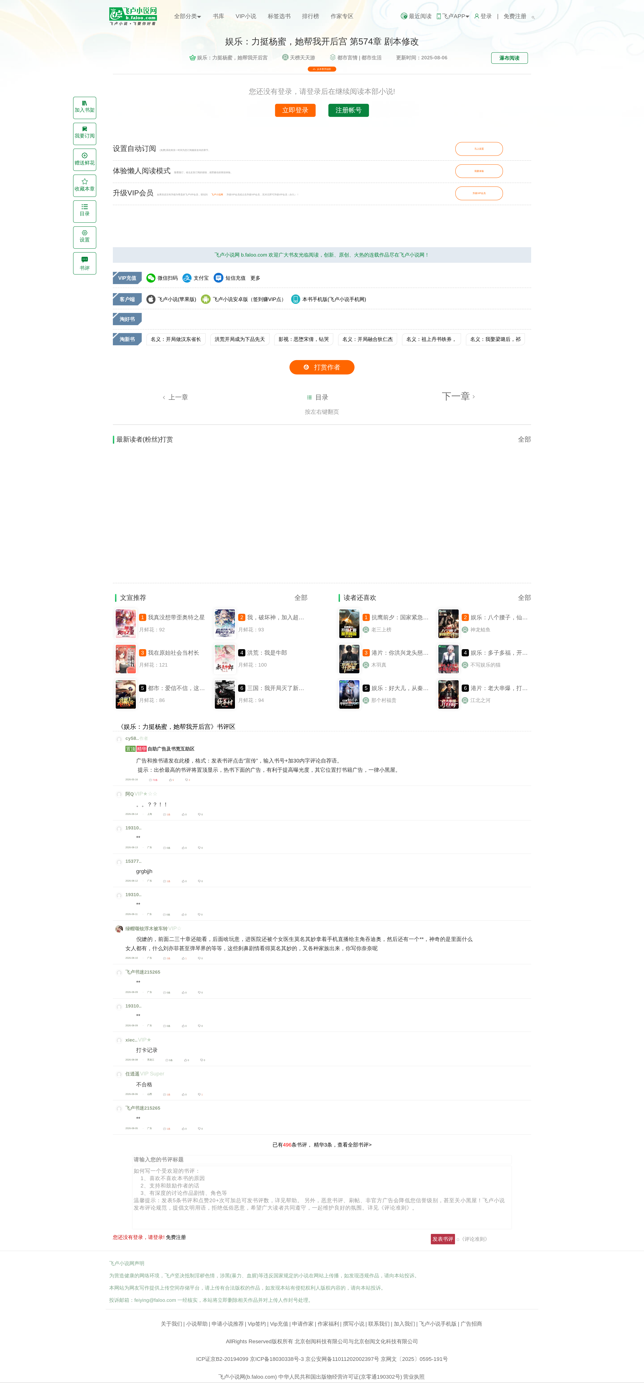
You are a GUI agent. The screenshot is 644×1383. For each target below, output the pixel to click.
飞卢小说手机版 (438, 1324)
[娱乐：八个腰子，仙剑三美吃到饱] (448, 638)
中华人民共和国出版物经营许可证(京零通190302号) (340, 1377)
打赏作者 (327, 367)
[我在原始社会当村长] (126, 673)
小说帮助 (197, 1324)
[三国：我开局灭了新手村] (225, 709)
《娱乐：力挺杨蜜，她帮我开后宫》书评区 (176, 726)
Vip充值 (279, 1324)
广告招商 (471, 1324)
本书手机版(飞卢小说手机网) (334, 299)
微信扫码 (168, 278)
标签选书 (279, 16)
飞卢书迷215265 (142, 972)
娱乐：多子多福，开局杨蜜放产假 (513, 652)
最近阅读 (420, 16)
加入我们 (404, 1324)
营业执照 (414, 1377)
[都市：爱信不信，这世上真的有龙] (126, 709)
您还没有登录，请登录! (139, 1237)
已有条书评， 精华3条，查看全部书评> (322, 1145)
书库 (218, 16)
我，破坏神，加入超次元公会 (284, 617)
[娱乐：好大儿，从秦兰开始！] (349, 709)
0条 (168, 848)
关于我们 (171, 1324)
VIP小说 (246, 16)
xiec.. (131, 1040)
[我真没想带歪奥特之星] (126, 638)
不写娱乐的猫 (485, 665)
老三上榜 (381, 629)
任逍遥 (132, 1073)
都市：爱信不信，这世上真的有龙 (190, 688)
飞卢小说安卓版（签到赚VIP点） (249, 299)
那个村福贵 (383, 700)
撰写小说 (353, 1324)
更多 (255, 278)
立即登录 (295, 110)
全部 (524, 439)
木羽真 (378, 665)
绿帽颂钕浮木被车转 (146, 928)
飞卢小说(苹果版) (177, 299)
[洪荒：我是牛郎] (225, 673)
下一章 (457, 396)
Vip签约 (257, 1324)
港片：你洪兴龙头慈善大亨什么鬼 (414, 652)
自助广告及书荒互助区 (160, 748)
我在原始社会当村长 (173, 652)
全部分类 (185, 16)
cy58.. (132, 738)
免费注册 (515, 16)
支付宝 (201, 278)
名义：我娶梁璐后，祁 (495, 339)
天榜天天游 (302, 57)
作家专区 (342, 16)
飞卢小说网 (217, 194)
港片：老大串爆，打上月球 (505, 688)
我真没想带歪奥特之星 (176, 617)
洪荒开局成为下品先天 (240, 339)
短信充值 (236, 278)
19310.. (133, 827)
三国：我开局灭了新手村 (278, 688)
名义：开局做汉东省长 (176, 339)
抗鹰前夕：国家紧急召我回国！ (411, 617)
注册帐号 (349, 110)
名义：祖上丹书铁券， (431, 339)
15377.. (133, 861)
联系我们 (379, 1324)
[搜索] (533, 16)
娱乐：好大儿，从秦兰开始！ (409, 688)
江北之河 (480, 700)
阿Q (129, 794)
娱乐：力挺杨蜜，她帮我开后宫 (232, 57)
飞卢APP (453, 16)
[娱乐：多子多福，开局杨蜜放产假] (448, 673)
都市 (347, 57)
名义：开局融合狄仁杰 (367, 339)
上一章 (178, 397)
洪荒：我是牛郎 (267, 652)
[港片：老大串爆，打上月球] (448, 709)
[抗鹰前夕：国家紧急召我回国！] (349, 638)
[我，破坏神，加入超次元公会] (225, 638)
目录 (321, 397)
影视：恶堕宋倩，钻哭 (304, 339)
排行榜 (310, 16)
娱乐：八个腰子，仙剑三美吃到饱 (513, 617)
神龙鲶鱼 (480, 629)
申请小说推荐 (228, 1324)
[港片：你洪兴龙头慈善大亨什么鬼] (349, 673)
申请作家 (303, 1324)
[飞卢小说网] (136, 24)
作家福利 (328, 1324)
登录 (486, 16)
